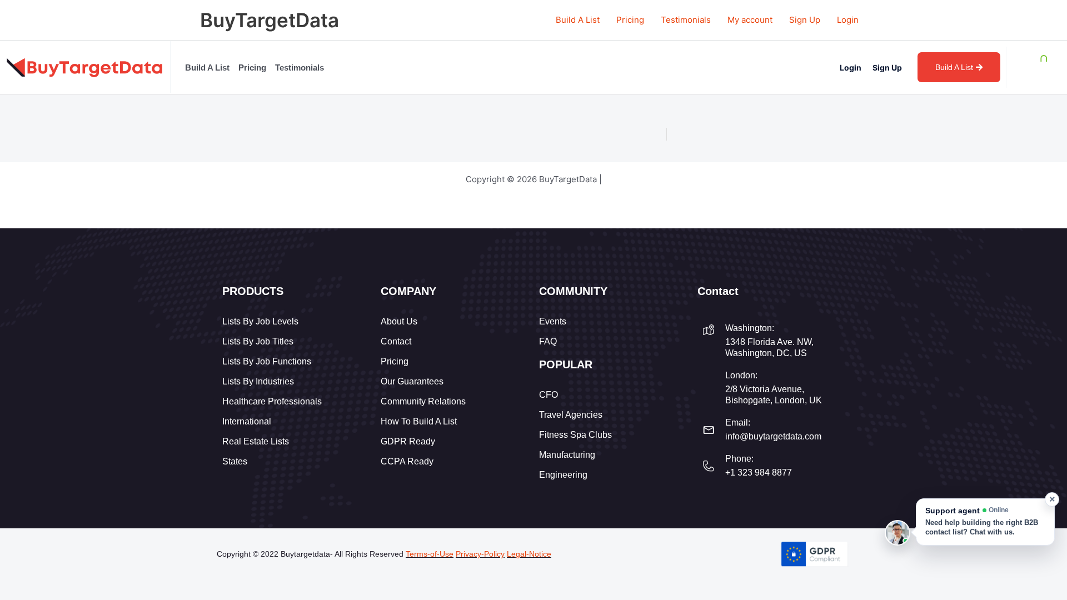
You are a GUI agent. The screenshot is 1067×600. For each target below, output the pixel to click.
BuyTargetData (269, 20)
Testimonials (686, 19)
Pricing (630, 19)
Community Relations (423, 401)
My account (749, 19)
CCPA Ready (407, 461)
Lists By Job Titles (257, 341)
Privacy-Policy (480, 553)
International (246, 421)
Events (552, 321)
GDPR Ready (408, 441)
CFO (548, 394)
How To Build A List (419, 421)
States (234, 461)
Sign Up (804, 19)
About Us (399, 321)
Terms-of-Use (429, 553)
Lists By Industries (258, 381)
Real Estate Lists (255, 441)
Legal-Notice (529, 553)
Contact (396, 341)
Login (848, 19)
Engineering (563, 474)
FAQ (548, 341)
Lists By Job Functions (266, 361)
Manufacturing (567, 454)
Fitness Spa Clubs (575, 434)
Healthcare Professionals (272, 401)
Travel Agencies (570, 414)
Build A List (578, 19)
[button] (985, 522)
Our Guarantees (412, 381)
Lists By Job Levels (260, 321)
